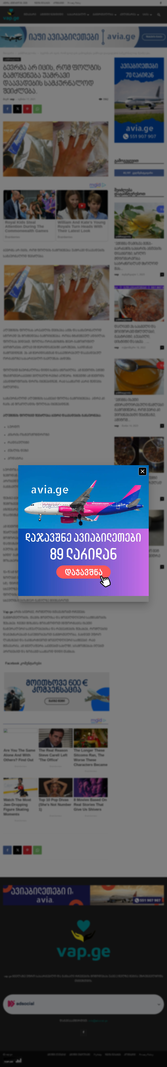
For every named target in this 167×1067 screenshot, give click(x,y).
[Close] (143, 471)
